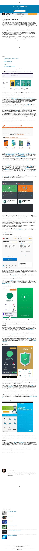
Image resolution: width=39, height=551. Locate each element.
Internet (23, 8)
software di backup (11, 154)
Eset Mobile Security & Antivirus (9, 66)
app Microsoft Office (31, 153)
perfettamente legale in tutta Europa (21, 156)
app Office (33, 98)
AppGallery (14, 333)
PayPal (3, 176)
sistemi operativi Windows (13, 153)
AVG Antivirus (6, 64)
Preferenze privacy (22, 546)
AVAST (24, 169)
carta (10, 176)
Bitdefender (26, 109)
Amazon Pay (7, 176)
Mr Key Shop (14, 152)
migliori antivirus (14, 98)
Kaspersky (16, 106)
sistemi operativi (20, 98)
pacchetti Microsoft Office (22, 153)
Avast (17, 110)
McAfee (26, 105)
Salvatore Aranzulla (4, 20)
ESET (21, 108)
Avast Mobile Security (7, 63)
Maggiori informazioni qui (8, 231)
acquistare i (27, 160)
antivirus (7, 153)
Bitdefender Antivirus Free (8, 59)
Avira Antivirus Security (8, 61)
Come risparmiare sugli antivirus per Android (11, 58)
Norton (29, 104)
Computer (16, 8)
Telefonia (19, 8)
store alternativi (26, 219)
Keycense (16, 97)
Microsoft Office (28, 98)
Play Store (20, 219)
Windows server (21, 154)
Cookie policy (18, 546)
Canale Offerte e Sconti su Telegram (10, 14)
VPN (16, 99)
